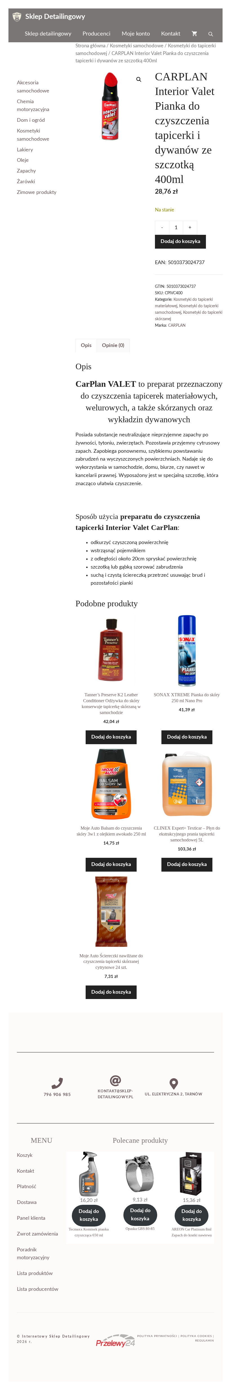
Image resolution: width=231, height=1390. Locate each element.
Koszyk (24, 1155)
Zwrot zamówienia (37, 1234)
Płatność (26, 1186)
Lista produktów (35, 1273)
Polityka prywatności (157, 1336)
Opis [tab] (86, 345)
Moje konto (136, 34)
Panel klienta (31, 1218)
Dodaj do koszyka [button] (111, 737)
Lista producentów (37, 1289)
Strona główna (90, 46)
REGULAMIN (204, 1340)
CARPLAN (177, 325)
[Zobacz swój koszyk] (194, 33)
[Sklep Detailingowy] (17, 16)
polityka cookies (196, 1336)
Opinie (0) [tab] (113, 345)
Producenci (96, 34)
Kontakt (170, 34)
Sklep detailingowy (48, 34)
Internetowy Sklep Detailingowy (56, 1336)
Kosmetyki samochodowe (136, 46)
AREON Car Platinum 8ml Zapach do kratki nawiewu (192, 1232)
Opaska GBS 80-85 (140, 1229)
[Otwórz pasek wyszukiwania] (211, 34)
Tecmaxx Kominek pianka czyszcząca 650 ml (89, 1232)
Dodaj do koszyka (180, 241)
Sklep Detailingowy (55, 16)
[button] (139, 79)
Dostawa (27, 1202)
